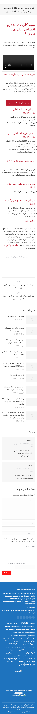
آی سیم (24, 627)
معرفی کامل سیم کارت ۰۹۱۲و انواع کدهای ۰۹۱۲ (13, 353)
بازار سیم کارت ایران (16, 375)
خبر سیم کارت (14, 635)
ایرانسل (7, 626)
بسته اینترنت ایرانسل (30, 632)
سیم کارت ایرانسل (19, 647)
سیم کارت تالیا (31, 650)
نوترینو (32, 664)
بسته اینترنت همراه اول (18, 632)
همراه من (15, 665)
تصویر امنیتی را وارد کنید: (15, 563)
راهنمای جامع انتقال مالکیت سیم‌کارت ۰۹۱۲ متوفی (14, 341)
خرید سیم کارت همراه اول (8, 638)
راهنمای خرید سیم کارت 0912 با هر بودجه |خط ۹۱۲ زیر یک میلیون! (13, 401)
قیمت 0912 (32, 659)
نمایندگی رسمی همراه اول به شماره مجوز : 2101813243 (19, 691)
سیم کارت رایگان (12, 650)
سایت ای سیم (27, 641)
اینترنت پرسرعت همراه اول (22, 629)
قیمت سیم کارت (10, 658)
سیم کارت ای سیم (10, 647)
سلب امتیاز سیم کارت (16, 641)
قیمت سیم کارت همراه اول (11, 662)
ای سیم (33, 629)
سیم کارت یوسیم (31, 656)
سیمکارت (25, 644)
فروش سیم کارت (13, 656)
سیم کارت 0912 (15, 644)
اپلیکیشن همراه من (16, 627)
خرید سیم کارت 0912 (20, 638)
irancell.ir (32, 623)
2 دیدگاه (9, 257)
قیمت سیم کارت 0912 (27, 661)
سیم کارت (31, 644)
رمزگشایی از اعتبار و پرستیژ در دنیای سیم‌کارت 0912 (14, 388)
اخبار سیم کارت (17, 257)
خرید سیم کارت (30, 638)
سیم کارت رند (30, 653)
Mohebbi (30, 441)
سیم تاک (7, 641)
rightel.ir (9, 623)
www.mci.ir (31, 626)
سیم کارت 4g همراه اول (29, 647)
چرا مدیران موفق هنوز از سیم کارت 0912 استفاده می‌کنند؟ (13, 364)
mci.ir (24, 623)
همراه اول (24, 664)
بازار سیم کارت (10, 629)
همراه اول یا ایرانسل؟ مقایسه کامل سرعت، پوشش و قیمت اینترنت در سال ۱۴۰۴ (13, 415)
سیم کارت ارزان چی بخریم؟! (13, 316)
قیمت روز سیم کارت (23, 659)
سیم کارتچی (9, 653)
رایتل (33, 641)
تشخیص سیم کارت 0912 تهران (27, 635)
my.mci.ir (17, 624)
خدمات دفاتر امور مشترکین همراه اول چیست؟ (14, 329)
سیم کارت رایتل (22, 650)
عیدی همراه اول (22, 656)
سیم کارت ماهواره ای (18, 653)
